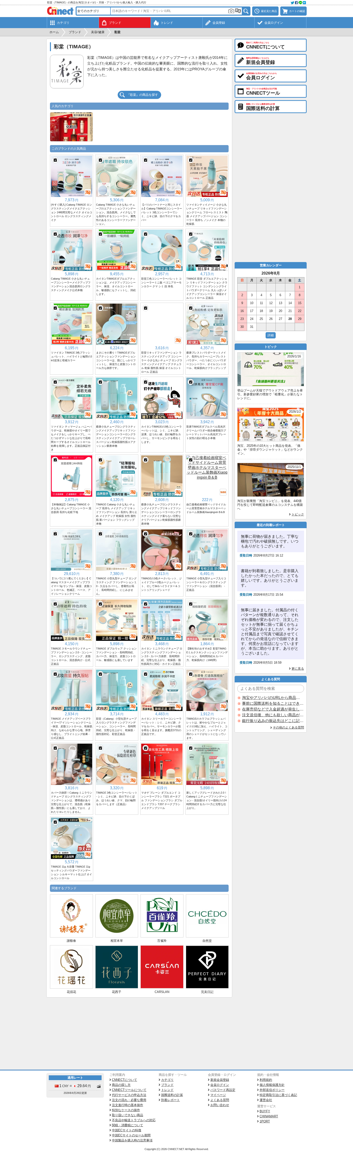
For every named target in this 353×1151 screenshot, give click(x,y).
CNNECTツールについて (129, 1090)
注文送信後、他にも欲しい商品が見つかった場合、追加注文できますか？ (273, 715)
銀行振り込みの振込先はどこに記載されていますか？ (273, 721)
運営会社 (266, 1100)
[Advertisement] (139, 1033)
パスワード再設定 (222, 1090)
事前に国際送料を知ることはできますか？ (273, 703)
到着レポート (170, 1100)
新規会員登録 (219, 1080)
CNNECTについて (124, 1080)
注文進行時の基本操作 (127, 1105)
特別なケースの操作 (126, 1110)
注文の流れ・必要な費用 (129, 1100)
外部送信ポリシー (272, 1090)
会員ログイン (219, 1085)
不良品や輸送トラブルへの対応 (134, 1120)
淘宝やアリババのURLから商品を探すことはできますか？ (273, 698)
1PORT (265, 1121)
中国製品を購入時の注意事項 (132, 1140)
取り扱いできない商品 (127, 1115)
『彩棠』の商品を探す (142, 95)
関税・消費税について (127, 1125)
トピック (298, 514)
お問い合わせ (219, 1105)
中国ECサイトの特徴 (126, 1130)
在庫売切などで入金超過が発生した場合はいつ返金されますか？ (273, 709)
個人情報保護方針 (272, 1085)
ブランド (167, 1085)
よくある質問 (219, 1100)
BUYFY (265, 1111)
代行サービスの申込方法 (129, 1095)
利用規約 (266, 1080)
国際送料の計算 (172, 1095)
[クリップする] (55, 160)
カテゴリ (167, 1080)
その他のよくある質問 (288, 727)
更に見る (298, 668)
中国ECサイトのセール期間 (131, 1135)
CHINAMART (269, 1116)
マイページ (218, 1095)
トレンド (167, 1090)
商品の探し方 (121, 1085)
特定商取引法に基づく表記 (278, 1095)
